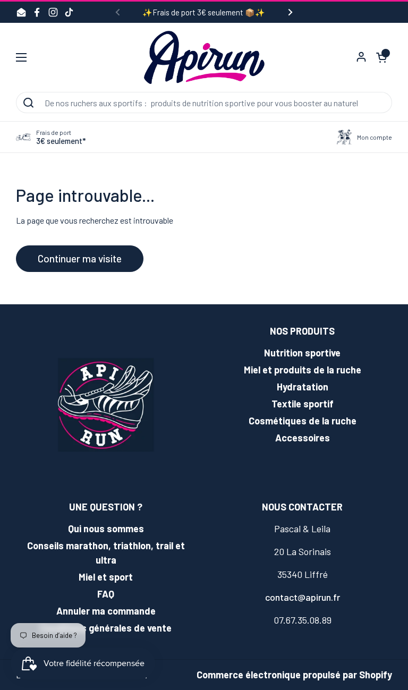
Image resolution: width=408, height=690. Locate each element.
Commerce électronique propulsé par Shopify (294, 674)
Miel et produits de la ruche (302, 370)
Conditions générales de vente (106, 628)
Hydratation (302, 387)
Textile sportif (302, 404)
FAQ (105, 594)
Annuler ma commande (106, 611)
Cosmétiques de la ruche (302, 421)
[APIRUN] (204, 57)
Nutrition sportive (302, 353)
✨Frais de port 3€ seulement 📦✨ (203, 12)
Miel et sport (106, 577)
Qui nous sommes (106, 528)
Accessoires (302, 438)
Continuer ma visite (80, 258)
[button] (381, 57)
